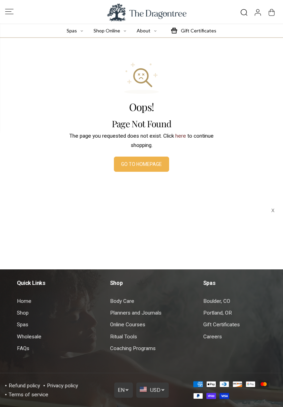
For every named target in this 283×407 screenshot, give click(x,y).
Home (24, 301)
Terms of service (28, 394)
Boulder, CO (216, 301)
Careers (212, 337)
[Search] (244, 12)
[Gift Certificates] (174, 30)
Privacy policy (62, 386)
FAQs (23, 348)
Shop (23, 313)
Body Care (122, 301)
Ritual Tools (123, 337)
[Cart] (271, 12)
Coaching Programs (133, 348)
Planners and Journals (136, 313)
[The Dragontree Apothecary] (141, 12)
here (180, 136)
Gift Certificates (221, 324)
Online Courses (127, 324)
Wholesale (29, 337)
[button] (9, 11)
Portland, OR (217, 313)
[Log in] (258, 12)
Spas (22, 324)
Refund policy (24, 386)
